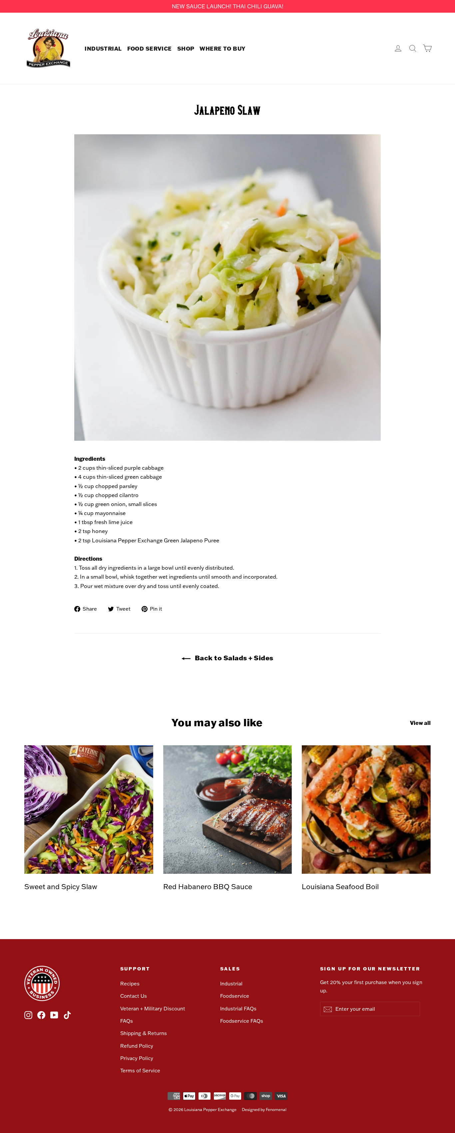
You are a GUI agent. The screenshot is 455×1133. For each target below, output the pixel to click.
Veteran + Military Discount (152, 1008)
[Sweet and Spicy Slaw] (88, 809)
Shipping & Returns (143, 1033)
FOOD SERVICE (149, 48)
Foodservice (234, 996)
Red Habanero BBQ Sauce (207, 886)
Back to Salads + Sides (233, 657)
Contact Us (133, 996)
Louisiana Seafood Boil (340, 886)
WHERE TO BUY (222, 48)
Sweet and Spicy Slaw (60, 886)
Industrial (231, 983)
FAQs (126, 1021)
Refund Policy (136, 1046)
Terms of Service (140, 1070)
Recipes (130, 983)
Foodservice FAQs (241, 1021)
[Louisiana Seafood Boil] (366, 809)
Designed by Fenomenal (264, 1109)
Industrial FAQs (238, 1008)
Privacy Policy (136, 1058)
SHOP (186, 48)
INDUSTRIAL (103, 48)
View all (420, 722)
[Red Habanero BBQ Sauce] (227, 809)
